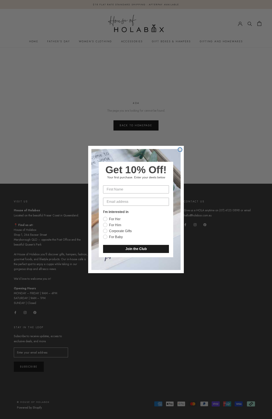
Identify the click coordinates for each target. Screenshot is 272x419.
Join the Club (136, 249)
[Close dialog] (180, 150)
